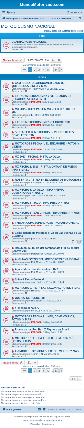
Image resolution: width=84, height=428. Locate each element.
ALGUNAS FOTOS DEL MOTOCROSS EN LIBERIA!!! (47, 259)
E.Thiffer (35, 115)
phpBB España (54, 420)
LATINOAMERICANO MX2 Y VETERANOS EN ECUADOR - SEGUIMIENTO (41, 97)
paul (33, 238)
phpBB (33, 417)
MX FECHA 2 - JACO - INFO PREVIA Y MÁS (42, 202)
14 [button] (56, 69)
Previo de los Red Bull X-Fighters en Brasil (42, 329)
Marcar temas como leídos (36, 65)
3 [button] (39, 69)
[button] (24, 69)
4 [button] (43, 69)
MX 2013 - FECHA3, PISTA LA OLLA (37, 156)
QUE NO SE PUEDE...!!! (30, 297)
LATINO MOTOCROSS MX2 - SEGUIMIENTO (42, 122)
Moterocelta (37, 253)
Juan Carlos (37, 195)
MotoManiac (37, 262)
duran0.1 (35, 310)
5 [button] (48, 69)
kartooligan (36, 182)
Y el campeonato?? (27, 307)
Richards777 (37, 290)
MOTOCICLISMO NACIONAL (28, 26)
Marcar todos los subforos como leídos (63, 31)
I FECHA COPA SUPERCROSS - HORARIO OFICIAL (47, 222)
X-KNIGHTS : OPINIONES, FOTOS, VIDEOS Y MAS (47, 351)
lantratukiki (36, 300)
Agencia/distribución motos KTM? (36, 269)
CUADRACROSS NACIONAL (29, 41)
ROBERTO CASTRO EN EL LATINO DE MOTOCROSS (48, 179)
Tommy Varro (37, 89)
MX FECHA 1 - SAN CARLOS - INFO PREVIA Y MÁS (47, 212)
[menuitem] (11, 12)
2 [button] (34, 69)
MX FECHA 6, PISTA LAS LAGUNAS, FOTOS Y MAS (47, 287)
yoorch (34, 354)
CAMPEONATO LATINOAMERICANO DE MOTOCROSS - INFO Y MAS (38, 84)
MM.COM (36, 102)
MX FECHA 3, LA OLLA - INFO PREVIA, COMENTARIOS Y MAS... (38, 191)
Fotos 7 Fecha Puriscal (29, 279)
